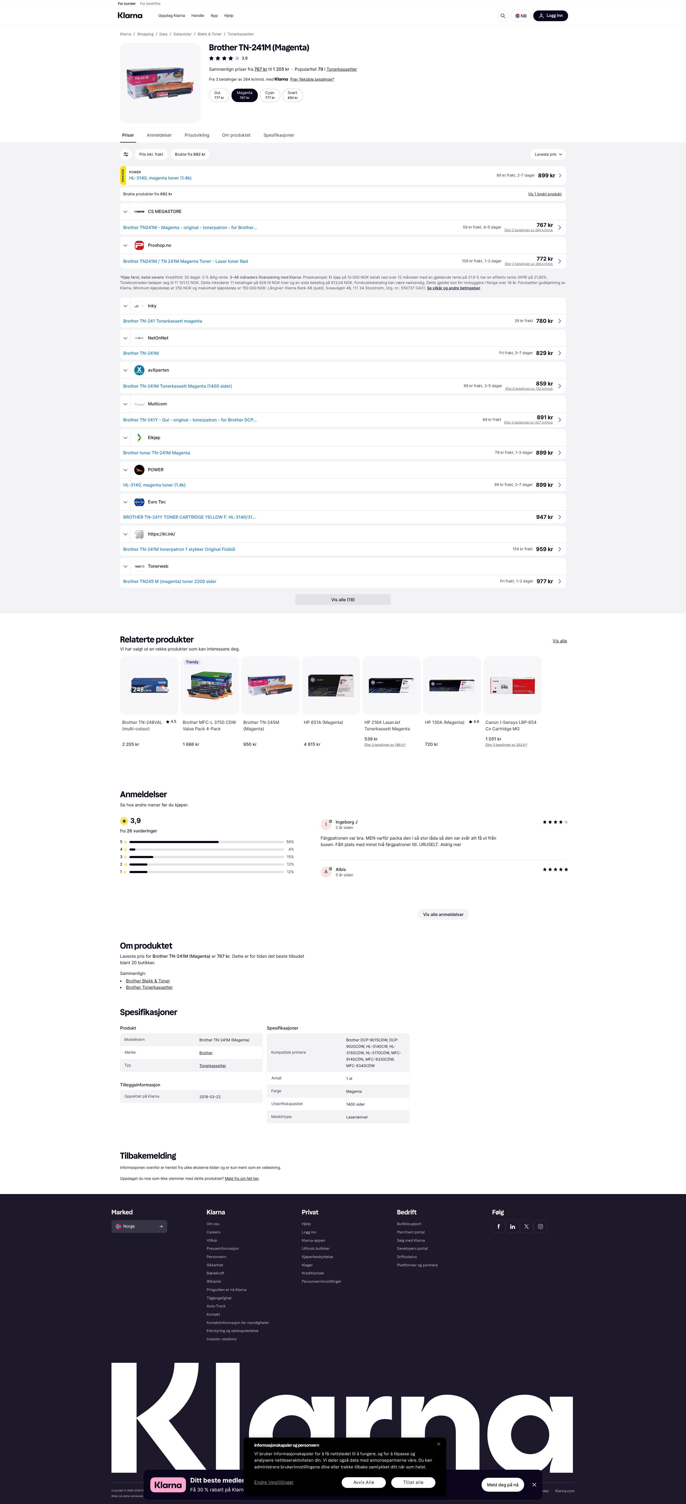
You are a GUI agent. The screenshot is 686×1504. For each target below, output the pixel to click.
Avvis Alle (363, 1482)
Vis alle (560, 640)
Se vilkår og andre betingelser (453, 288)
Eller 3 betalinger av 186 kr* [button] (385, 745)
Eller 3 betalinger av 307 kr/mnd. (528, 422)
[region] (345, 1467)
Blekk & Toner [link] (210, 34)
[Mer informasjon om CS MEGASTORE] (125, 211)
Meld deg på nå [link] (503, 1484)
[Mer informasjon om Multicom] (125, 404)
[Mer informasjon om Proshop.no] (125, 245)
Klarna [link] (125, 34)
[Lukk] (439, 1444)
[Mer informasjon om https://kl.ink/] (125, 534)
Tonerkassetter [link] (241, 34)
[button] (521, 16)
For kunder (127, 4)
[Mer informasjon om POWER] (125, 470)
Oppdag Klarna (171, 15)
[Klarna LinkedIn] (512, 1226)
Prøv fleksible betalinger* (312, 79)
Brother (205, 1053)
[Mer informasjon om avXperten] (125, 370)
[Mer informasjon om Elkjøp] (125, 437)
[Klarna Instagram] (540, 1226)
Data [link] (163, 34)
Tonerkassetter (341, 69)
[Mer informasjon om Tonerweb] (125, 566)
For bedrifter (150, 4)
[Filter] (126, 154)
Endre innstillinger (274, 1482)
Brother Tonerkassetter (149, 987)
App (214, 15)
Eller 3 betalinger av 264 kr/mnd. (529, 230)
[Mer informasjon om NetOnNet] (125, 338)
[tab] (128, 135)
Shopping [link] (145, 34)
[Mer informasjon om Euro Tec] (125, 502)
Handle (198, 15)
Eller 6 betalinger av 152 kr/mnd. (529, 389)
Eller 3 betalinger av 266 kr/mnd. (529, 264)
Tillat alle (413, 1482)
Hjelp (228, 15)
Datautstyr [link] (182, 34)
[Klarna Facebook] (498, 1226)
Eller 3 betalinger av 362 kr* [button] (506, 745)
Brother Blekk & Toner (148, 980)
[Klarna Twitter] (526, 1226)
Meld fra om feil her (242, 1178)
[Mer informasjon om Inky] (125, 306)
